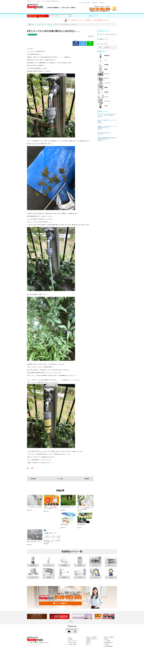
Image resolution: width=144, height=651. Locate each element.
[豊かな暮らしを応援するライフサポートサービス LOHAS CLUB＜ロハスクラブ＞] (38, 616)
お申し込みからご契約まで (69, 7)
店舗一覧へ (107, 47)
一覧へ (61, 478)
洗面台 (109, 16)
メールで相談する (61, 603)
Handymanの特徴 (85, 2)
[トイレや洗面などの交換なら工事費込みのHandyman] (44, 639)
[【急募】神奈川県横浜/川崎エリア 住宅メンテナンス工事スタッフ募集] (105, 616)
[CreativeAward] (61, 616)
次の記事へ (87, 478)
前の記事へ (34, 478)
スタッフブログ (104, 43)
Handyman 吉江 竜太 (32, 34)
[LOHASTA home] (83, 616)
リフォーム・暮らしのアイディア (108, 34)
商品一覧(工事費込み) (53, 7)
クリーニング (102, 16)
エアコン (114, 16)
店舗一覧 (95, 2)
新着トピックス (104, 39)
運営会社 (102, 2)
